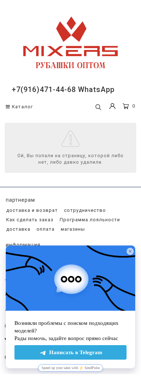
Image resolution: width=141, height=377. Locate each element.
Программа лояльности (89, 219)
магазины (72, 229)
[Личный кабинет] (112, 107)
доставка (17, 229)
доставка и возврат (31, 210)
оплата (45, 229)
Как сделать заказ (29, 219)
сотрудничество (84, 210)
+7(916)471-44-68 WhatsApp (63, 89)
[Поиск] (98, 107)
